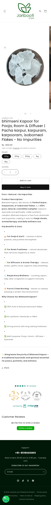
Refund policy (12, 496)
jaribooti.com (15, 492)
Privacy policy (42, 492)
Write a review (25, 428)
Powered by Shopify (27, 492)
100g (6, 156)
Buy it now (26, 187)
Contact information (26, 499)
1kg (37, 156)
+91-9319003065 (25, 452)
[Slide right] (30, 113)
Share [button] (6, 368)
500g (27, 156)
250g (17, 156)
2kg (5, 161)
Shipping (16, 148)
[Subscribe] (43, 472)
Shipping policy (40, 496)
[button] (4, 11)
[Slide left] (20, 113)
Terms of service (26, 496)
